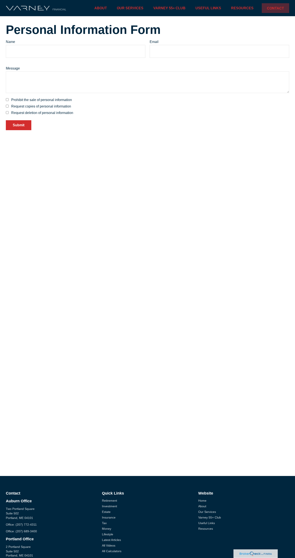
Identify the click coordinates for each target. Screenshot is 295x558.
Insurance (109, 517)
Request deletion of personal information (42, 113)
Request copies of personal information (41, 106)
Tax (104, 523)
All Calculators (111, 551)
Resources (205, 528)
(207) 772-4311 (26, 524)
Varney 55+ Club (209, 517)
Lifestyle (107, 534)
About (202, 506)
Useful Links (206, 523)
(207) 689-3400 (26, 531)
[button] (101, 8)
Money (106, 528)
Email (154, 42)
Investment (109, 506)
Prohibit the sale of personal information (41, 100)
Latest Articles (111, 540)
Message (13, 68)
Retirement (109, 500)
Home (202, 500)
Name (10, 42)
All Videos (108, 545)
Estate (106, 512)
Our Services (207, 512)
